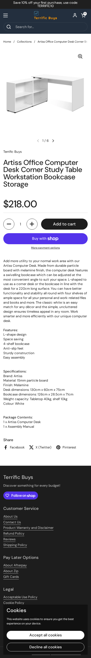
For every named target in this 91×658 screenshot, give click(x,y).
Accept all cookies (45, 635)
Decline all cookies (45, 647)
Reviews (9, 539)
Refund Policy (13, 533)
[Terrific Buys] (45, 15)
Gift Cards (11, 577)
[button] (83, 15)
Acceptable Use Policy (20, 597)
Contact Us (12, 522)
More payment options (45, 248)
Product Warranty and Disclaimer (28, 528)
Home (7, 41)
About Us (10, 516)
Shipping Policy (15, 545)
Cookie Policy (13, 603)
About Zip (10, 571)
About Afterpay (15, 565)
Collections (24, 41)
